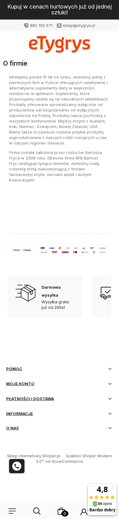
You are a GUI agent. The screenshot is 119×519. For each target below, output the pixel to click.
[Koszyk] (61, 511)
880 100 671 (41, 25)
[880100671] (16, 466)
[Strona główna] (59, 46)
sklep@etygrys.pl (79, 25)
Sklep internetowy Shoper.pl (33, 455)
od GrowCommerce (64, 461)
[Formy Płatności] (59, 249)
